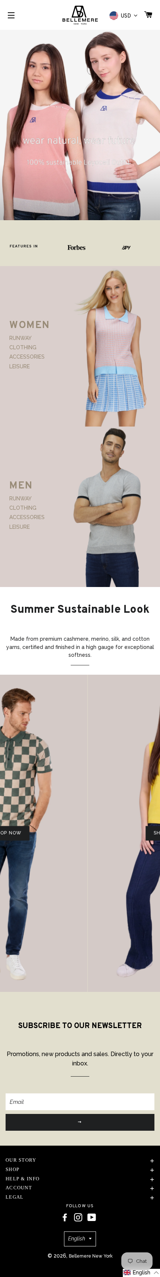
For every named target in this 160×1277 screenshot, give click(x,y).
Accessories (27, 357)
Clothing (22, 347)
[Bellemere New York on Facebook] (65, 1218)
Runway (20, 338)
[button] (141, 1273)
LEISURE (19, 366)
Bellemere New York (91, 1256)
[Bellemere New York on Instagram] (78, 1218)
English (76, 1239)
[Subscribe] (80, 1122)
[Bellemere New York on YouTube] (91, 1218)
